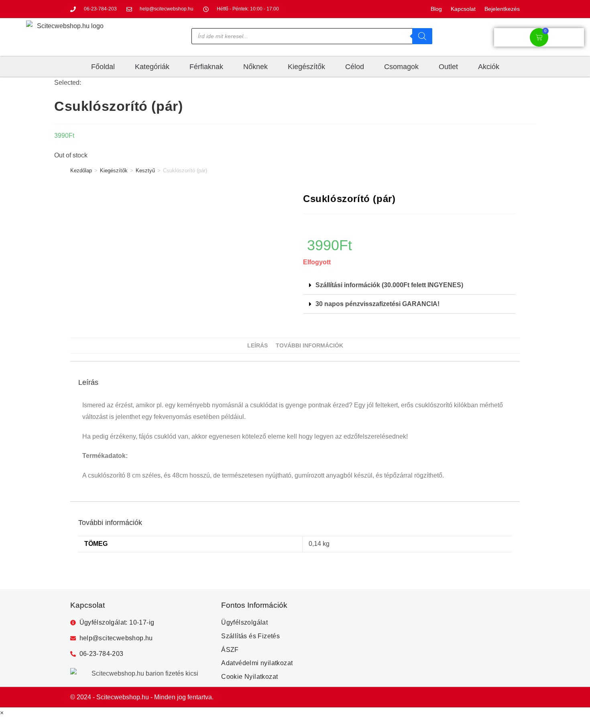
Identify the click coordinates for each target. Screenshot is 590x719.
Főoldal (103, 67)
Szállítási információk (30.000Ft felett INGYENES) (389, 285)
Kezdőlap (81, 170)
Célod (354, 67)
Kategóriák (152, 67)
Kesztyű (145, 170)
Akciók (488, 67)
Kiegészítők (306, 67)
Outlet (448, 67)
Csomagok (401, 67)
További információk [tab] (309, 345)
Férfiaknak (206, 67)
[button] (409, 285)
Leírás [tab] (257, 345)
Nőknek (255, 67)
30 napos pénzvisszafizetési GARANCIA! (377, 303)
